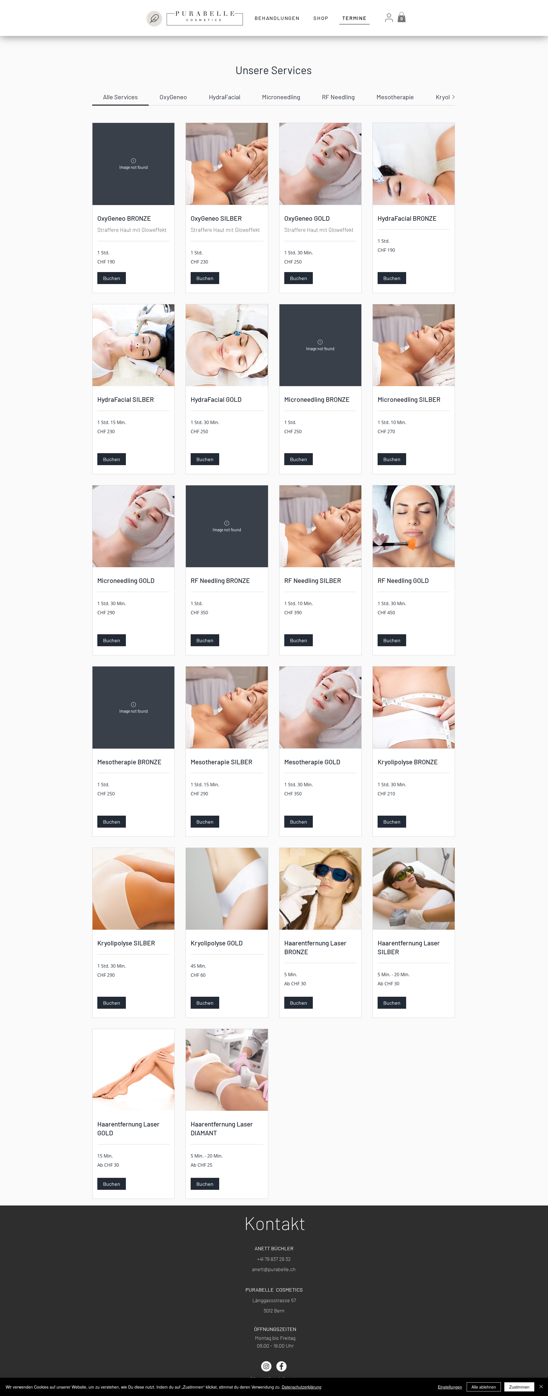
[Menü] (154, 19)
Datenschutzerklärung (301, 1387)
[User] (389, 17)
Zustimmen (519, 1387)
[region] (194, 17)
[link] (120, 96)
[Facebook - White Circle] (281, 1366)
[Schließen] (541, 1386)
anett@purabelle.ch (274, 1269)
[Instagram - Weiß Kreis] (266, 1366)
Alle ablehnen (484, 1387)
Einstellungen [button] (450, 1387)
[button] (401, 17)
